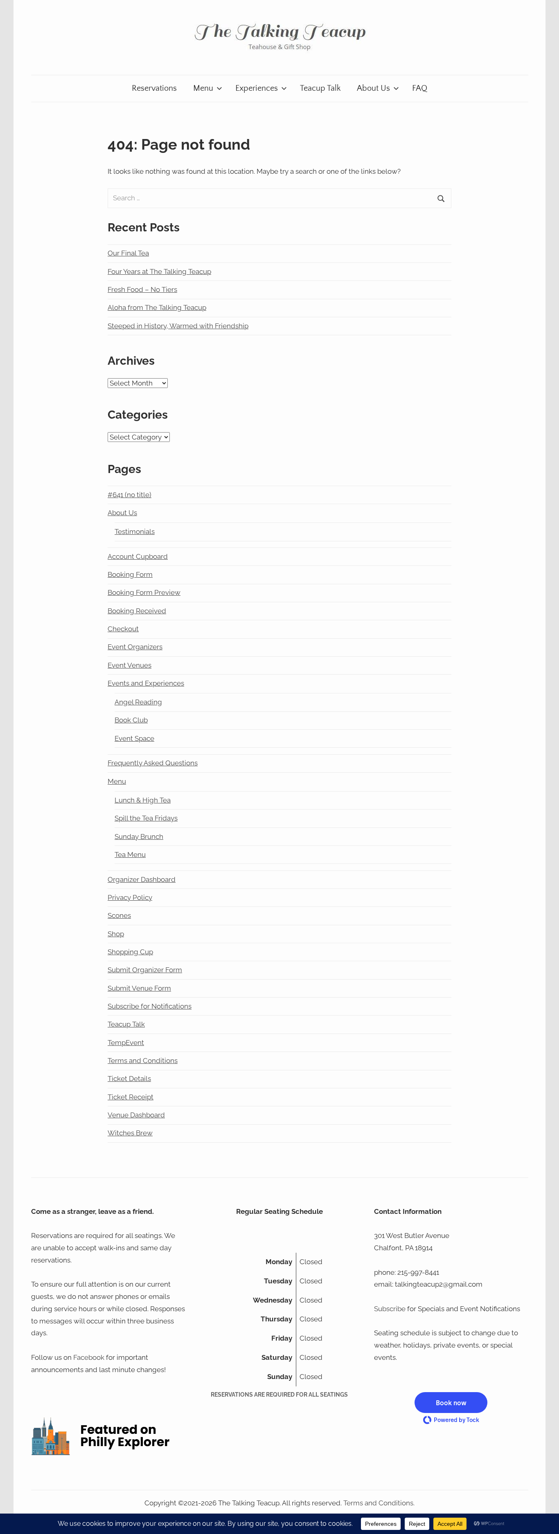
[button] (451, 1402)
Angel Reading (138, 702)
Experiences (256, 88)
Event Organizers (135, 647)
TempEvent (126, 1042)
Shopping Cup (130, 952)
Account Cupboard (138, 556)
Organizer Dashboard (142, 879)
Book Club (131, 720)
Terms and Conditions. (379, 1503)
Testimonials (135, 531)
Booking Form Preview (144, 592)
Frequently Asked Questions (153, 763)
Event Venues (129, 665)
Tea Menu (130, 854)
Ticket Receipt (130, 1097)
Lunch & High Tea (143, 800)
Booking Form (130, 574)
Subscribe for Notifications (150, 1006)
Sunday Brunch (139, 836)
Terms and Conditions (143, 1060)
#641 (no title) (129, 495)
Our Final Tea (128, 253)
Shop (116, 934)
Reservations (154, 88)
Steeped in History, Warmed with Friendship (178, 326)
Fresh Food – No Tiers (142, 289)
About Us (373, 88)
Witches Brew (130, 1133)
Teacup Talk (320, 88)
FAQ (419, 88)
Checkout (123, 629)
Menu (203, 88)
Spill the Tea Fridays (146, 818)
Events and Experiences (146, 683)
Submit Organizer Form (145, 970)
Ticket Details (129, 1078)
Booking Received (137, 611)
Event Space (134, 738)
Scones (119, 915)
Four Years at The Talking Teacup (159, 271)
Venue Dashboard (136, 1115)
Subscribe (390, 1309)
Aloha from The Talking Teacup (157, 307)
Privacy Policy (130, 897)
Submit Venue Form (139, 988)
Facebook (88, 1357)
